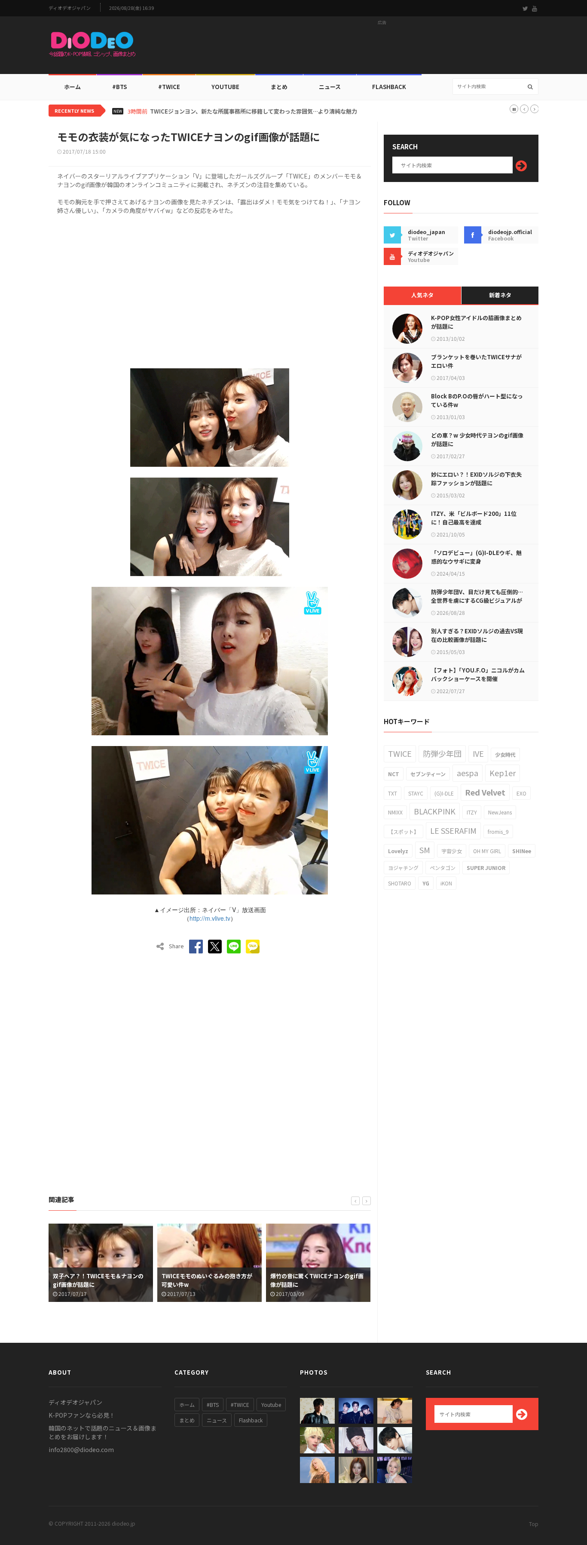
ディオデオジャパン (70, 8)
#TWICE (240, 1404)
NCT (393, 773)
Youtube (271, 1404)
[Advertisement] (382, 47)
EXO (521, 793)
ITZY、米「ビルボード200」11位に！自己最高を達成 (474, 517)
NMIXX (395, 812)
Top (533, 1523)
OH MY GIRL (487, 850)
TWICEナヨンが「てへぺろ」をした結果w (326, 1280)
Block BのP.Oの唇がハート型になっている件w (477, 400)
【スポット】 (403, 831)
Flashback (389, 87)
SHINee (521, 850)
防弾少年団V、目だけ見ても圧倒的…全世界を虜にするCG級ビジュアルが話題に (477, 600)
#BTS (119, 87)
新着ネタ (500, 295)
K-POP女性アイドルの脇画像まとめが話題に (476, 322)
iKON (446, 883)
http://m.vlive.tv (210, 918)
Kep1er (502, 772)
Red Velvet (485, 792)
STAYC (415, 793)
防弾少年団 (442, 753)
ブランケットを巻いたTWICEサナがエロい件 (476, 361)
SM (424, 849)
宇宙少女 (451, 850)
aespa (467, 772)
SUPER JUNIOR (486, 867)
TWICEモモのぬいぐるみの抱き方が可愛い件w (109, 1280)
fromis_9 (498, 831)
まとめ (279, 87)
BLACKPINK (435, 811)
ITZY (472, 812)
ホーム (72, 87)
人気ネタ (422, 295)
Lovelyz (398, 850)
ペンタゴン (443, 867)
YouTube (225, 87)
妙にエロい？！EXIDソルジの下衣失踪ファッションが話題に (476, 478)
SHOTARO (399, 883)
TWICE (400, 753)
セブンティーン (428, 773)
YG (425, 883)
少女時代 (505, 754)
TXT (392, 793)
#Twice (169, 87)
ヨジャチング (403, 867)
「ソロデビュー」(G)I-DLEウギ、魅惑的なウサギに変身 (476, 557)
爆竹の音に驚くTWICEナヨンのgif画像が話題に (219, 1280)
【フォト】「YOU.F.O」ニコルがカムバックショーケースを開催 (478, 674)
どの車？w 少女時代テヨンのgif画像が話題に (477, 439)
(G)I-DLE (444, 793)
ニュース (330, 87)
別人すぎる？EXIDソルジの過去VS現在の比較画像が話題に (477, 635)
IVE (478, 753)
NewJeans (500, 812)
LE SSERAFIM (453, 830)
